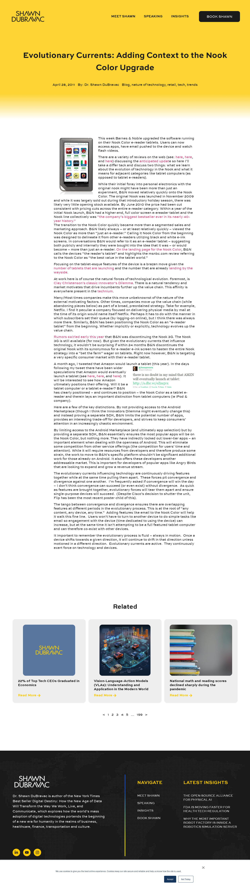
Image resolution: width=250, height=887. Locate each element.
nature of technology (148, 84)
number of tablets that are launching (84, 268)
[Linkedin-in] (16, 852)
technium (105, 291)
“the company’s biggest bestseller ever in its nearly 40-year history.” (122, 218)
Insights (180, 16)
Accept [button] (170, 879)
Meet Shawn (123, 16)
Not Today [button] (185, 879)
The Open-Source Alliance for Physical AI (208, 797)
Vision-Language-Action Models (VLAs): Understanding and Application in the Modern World (121, 685)
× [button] (203, 866)
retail (171, 84)
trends (192, 84)
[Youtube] (27, 852)
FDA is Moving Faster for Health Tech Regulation (206, 809)
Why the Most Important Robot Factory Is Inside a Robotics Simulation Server (210, 823)
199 (140, 714)
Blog (126, 84)
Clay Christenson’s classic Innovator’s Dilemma (93, 283)
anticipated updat (154, 161)
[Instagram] (37, 852)
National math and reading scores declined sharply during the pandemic (198, 685)
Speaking (153, 16)
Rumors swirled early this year (79, 336)
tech (181, 84)
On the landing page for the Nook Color (148, 249)
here (179, 157)
